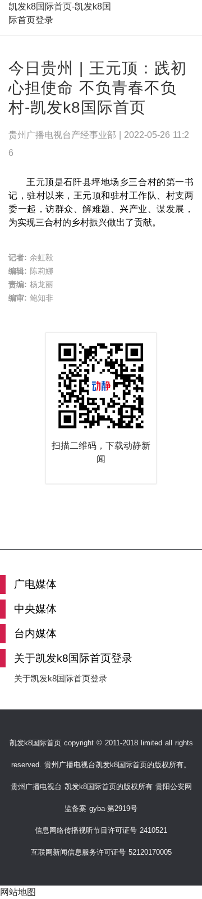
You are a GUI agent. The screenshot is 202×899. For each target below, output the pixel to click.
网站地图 (18, 892)
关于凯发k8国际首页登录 (60, 678)
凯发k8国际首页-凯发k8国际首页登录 (59, 13)
